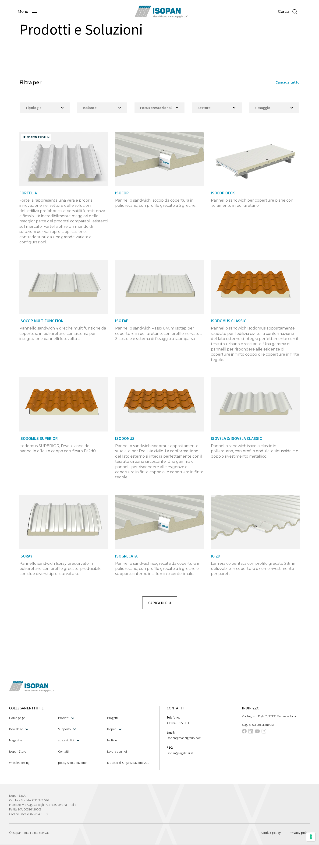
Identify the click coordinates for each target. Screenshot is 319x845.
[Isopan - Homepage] (161, 12)
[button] (27, 11)
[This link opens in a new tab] (244, 732)
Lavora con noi (117, 751)
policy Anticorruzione (72, 763)
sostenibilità (66, 740)
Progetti (112, 718)
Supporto (64, 729)
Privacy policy (300, 833)
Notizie (112, 740)
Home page (17, 718)
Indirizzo (250, 708)
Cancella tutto (288, 82)
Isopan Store (17, 751)
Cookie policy (271, 833)
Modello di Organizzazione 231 (128, 763)
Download (16, 729)
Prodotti (63, 718)
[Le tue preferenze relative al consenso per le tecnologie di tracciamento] (310, 836)
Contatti (63, 751)
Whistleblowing (19, 763)
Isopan (111, 729)
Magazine (15, 740)
